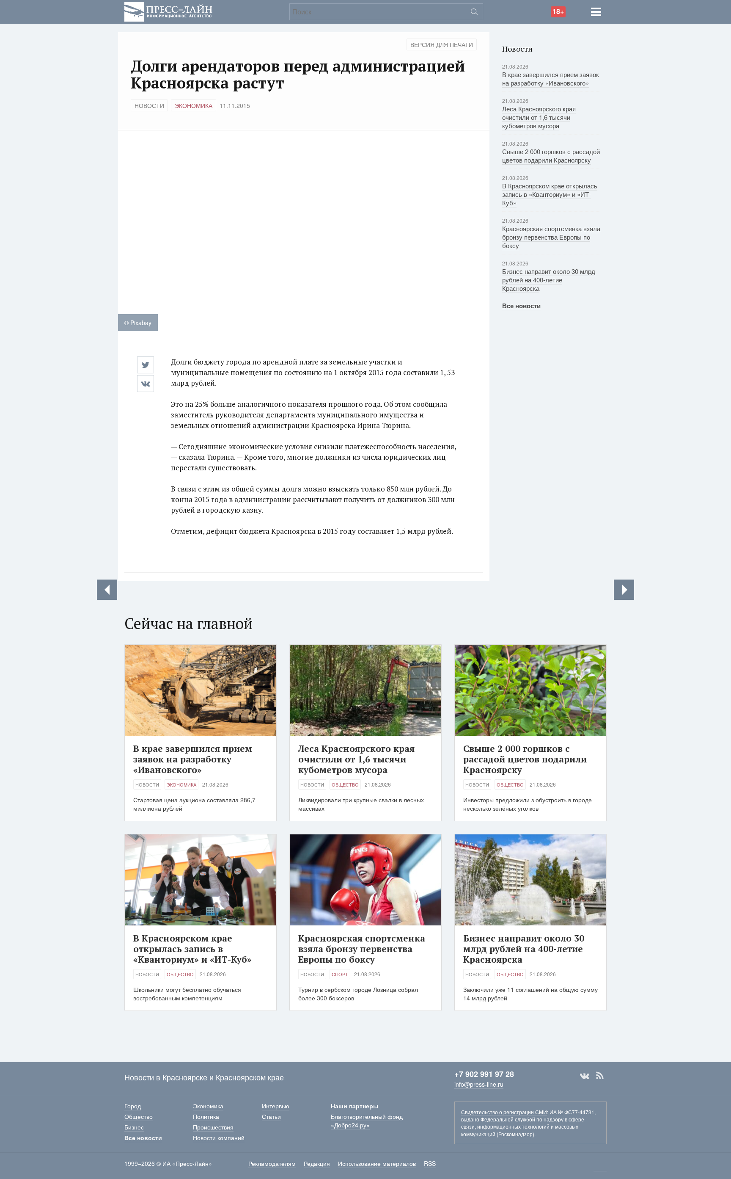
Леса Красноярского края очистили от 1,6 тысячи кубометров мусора (539, 117)
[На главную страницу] (168, 11)
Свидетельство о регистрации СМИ (504, 1111)
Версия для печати (441, 44)
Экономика (193, 105)
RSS (600, 1075)
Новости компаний (219, 1137)
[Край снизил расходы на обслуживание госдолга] (624, 590)
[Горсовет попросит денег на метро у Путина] (107, 590)
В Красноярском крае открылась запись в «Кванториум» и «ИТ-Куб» (549, 194)
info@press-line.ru (478, 1084)
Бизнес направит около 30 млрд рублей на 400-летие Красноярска (548, 280)
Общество (345, 784)
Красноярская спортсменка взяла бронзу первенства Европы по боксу (551, 237)
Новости (149, 105)
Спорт (340, 974)
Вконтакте (584, 1075)
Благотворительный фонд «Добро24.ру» (367, 1120)
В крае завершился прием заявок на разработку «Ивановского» (550, 78)
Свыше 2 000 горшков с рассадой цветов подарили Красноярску (551, 155)
